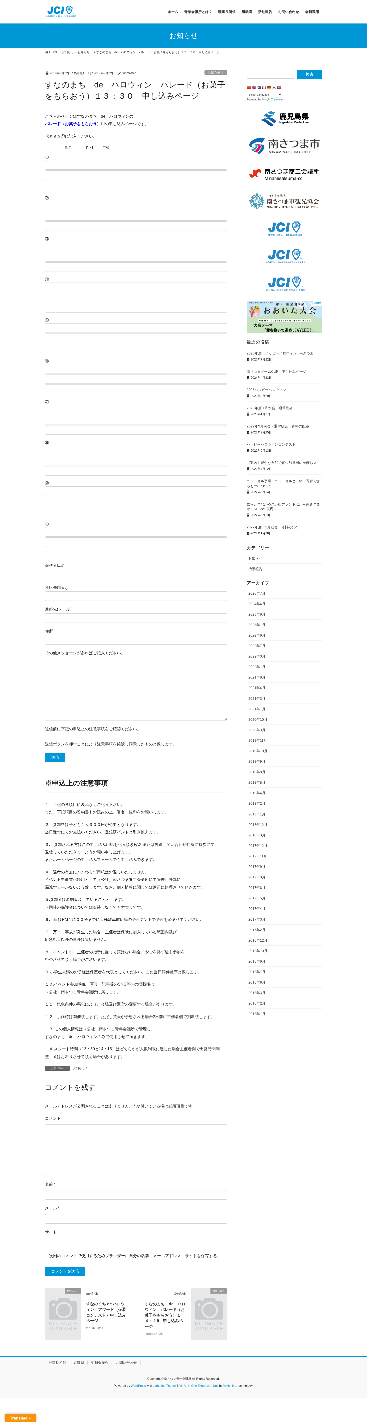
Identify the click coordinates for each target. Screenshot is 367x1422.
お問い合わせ (126, 1363)
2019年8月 (256, 772)
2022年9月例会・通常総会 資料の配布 (278, 426)
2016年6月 (256, 982)
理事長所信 (57, 1363)
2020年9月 (256, 730)
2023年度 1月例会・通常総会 (270, 408)
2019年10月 (257, 751)
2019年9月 (256, 761)
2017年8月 (256, 877)
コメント (53, 1118)
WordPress (138, 1386)
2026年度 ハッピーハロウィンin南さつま (282, 353)
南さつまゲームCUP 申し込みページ (276, 371)
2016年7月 (256, 972)
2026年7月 (256, 593)
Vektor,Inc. (230, 1386)
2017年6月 (256, 888)
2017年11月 (257, 856)
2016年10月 (257, 951)
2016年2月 (256, 1003)
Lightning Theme (164, 1386)
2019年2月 (256, 803)
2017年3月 (256, 919)
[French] (264, 88)
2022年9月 (256, 635)
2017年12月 (257, 846)
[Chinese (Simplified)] (249, 88)
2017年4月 (256, 909)
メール (52, 1208)
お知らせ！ (216, 72)
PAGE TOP (354, 1375)
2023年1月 (256, 625)
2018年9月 (256, 835)
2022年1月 (256, 667)
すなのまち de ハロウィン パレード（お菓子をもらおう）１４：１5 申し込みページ (165, 1315)
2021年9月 (256, 677)
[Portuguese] (279, 88)
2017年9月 (256, 867)
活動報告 (255, 569)
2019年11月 (257, 740)
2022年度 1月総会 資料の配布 (273, 527)
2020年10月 (257, 719)
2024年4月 (256, 604)
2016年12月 (257, 940)
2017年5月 (256, 898)
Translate (277, 99)
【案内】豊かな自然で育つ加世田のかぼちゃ (282, 463)
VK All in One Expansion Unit (198, 1386)
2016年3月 (256, 993)
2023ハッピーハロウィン (266, 390)
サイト (51, 1232)
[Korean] (274, 88)
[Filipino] (259, 88)
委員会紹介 (100, 1363)
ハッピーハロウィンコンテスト (271, 444)
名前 (50, 1184)
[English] (254, 88)
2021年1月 (256, 709)
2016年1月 (256, 1014)
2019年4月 (256, 793)
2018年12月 (257, 825)
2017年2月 (256, 930)
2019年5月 (256, 782)
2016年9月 (256, 961)
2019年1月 (256, 814)
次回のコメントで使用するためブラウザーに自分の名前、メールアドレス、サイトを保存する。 (135, 1256)
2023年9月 (256, 614)
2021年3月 (256, 699)
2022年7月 (256, 646)
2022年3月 (256, 656)
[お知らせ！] (63, 1299)
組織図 (78, 1363)
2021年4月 (256, 688)
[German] (269, 88)
